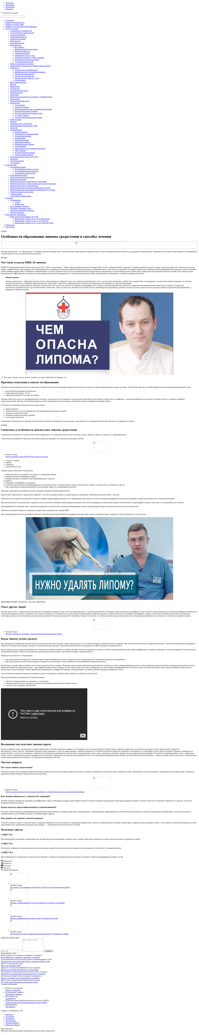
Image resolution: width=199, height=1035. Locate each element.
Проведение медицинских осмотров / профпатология (31, 97)
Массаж (13, 84)
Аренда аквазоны (17, 213)
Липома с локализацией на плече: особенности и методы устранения (37, 903)
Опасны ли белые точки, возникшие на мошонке (20, 978)
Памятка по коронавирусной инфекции (21, 27)
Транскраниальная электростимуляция (30, 148)
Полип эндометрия (13, 990)
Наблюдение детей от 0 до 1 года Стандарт (31, 221)
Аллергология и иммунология (22, 33)
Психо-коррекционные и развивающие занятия (33, 109)
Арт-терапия (20, 105)
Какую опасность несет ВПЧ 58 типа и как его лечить (27, 457)
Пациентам (10, 7)
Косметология (15, 45)
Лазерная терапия (22, 140)
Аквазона (9, 198)
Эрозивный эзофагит (14, 994)
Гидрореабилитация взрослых (26, 171)
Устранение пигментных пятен (27, 60)
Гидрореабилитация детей (25, 173)
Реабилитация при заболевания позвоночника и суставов (32, 190)
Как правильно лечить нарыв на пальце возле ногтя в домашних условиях (39, 934)
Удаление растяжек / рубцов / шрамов (29, 58)
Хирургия (14, 159)
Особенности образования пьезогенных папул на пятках (23, 974)
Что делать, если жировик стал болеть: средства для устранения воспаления (40, 887)
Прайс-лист (10, 225)
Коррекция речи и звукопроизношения (30, 72)
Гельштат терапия (22, 107)
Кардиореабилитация (18, 175)
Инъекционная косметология (26, 49)
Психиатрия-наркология (19, 101)
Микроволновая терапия (24, 144)
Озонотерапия (20, 146)
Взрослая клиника (13, 1025)
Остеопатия (14, 89)
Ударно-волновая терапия (25, 153)
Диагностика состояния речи (26, 70)
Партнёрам (10, 5)
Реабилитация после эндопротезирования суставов (30, 188)
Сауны (17, 202)
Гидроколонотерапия (23, 136)
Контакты (9, 9)
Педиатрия (14, 95)
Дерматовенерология (18, 37)
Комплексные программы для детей (24, 217)
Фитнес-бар (19, 204)
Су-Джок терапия (22, 115)
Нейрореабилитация (18, 179)
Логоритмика (20, 80)
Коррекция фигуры (22, 51)
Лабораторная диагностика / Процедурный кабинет (30, 66)
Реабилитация (15, 120)
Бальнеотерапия (21, 132)
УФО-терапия (20, 151)
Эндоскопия (15, 163)
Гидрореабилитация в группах (27, 169)
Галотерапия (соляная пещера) (27, 134)
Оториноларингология (19, 91)
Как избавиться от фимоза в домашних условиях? (20, 957)
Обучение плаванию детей (20, 208)
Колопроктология (17, 43)
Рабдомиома (10, 1007)
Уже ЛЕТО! (10, 227)
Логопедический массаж (24, 74)
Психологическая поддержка (26, 111)
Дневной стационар (18, 39)
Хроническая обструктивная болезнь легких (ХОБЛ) (26, 1003)
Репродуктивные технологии (21, 192)
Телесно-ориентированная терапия (28, 117)
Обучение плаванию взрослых (22, 210)
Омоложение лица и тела (25, 55)
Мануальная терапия (18, 82)
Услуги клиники (12, 29)
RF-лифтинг (19, 47)
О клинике (10, 20)
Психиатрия (15, 99)
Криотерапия (20, 138)
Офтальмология (16, 93)
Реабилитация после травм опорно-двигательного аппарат (33, 184)
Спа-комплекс (15, 200)
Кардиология (15, 41)
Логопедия (14, 68)
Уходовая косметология (24, 62)
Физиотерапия (16, 130)
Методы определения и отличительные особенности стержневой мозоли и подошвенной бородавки (45, 792)
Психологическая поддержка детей (28, 113)
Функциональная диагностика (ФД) (24, 157)
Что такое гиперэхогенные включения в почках (19, 982)
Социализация (16, 194)
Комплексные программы (16, 215)
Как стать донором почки (11, 966)
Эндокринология (17, 161)
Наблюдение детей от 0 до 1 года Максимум (32, 219)
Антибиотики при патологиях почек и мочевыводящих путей (25, 961)
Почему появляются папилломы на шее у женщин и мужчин (34, 918)
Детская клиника (12, 1023)
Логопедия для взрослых (24, 76)
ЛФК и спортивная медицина (22, 64)
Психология (15, 103)
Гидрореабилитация (18, 167)
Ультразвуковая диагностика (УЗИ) (24, 126)
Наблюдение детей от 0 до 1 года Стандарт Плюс (34, 223)
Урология (14, 128)
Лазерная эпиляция (22, 53)
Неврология (15, 86)
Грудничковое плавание (19, 206)
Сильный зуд (11, 998)
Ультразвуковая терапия (24, 155)
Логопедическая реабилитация (22, 177)
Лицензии (9, 3)
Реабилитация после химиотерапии (24, 186)
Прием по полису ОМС (15, 24)
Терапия (13, 122)
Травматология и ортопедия (21, 124)
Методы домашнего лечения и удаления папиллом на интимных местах (34, 634)
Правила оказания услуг (15, 22)
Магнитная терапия (22, 142)
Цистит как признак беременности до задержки (19, 970)
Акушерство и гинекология (21, 31)
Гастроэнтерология (17, 35)
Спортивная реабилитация (20, 196)
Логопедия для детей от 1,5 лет (27, 78)
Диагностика (11, 1021)
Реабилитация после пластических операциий (28, 182)
